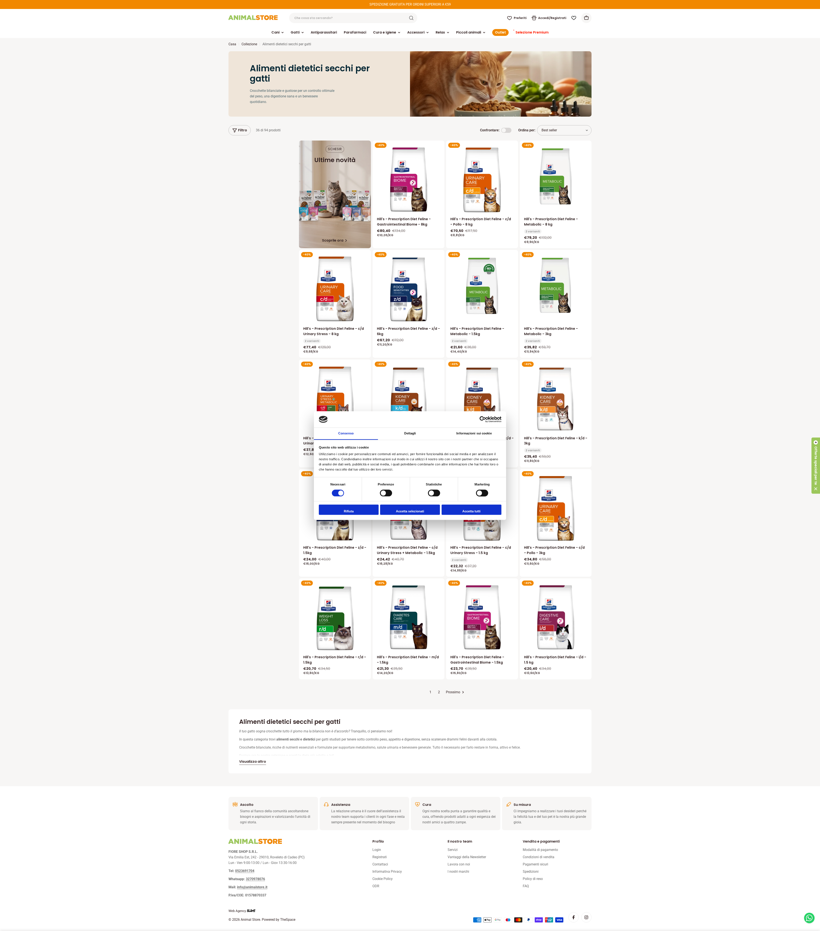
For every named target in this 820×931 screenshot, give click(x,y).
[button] (815, 465)
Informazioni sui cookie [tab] (474, 433)
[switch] (386, 493)
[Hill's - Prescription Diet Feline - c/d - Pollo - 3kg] (556, 508)
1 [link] (430, 692)
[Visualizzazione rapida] (438, 150)
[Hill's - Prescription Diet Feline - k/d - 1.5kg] (482, 398)
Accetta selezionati (410, 511)
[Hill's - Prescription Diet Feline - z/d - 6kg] (409, 289)
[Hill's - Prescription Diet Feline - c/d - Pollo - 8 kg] (482, 180)
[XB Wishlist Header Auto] (573, 18)
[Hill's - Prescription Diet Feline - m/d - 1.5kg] (409, 617)
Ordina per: (526, 130)
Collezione (249, 44)
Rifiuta (349, 511)
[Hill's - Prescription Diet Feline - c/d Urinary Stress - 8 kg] (335, 289)
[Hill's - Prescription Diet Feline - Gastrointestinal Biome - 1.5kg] (482, 617)
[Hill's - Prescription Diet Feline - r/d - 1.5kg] (335, 617)
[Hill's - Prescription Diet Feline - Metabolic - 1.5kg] (482, 286)
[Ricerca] (411, 18)
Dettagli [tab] (410, 433)
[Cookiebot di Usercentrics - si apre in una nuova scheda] (482, 419)
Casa (232, 44)
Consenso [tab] (346, 433)
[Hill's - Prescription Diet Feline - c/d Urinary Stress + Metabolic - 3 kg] (335, 398)
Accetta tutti (471, 511)
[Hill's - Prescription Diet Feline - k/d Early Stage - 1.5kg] (409, 398)
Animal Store (250, 920)
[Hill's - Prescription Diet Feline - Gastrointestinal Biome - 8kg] (409, 180)
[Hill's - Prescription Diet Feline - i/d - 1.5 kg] (556, 617)
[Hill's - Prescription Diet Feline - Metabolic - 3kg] (556, 286)
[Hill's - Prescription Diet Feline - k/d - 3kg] (556, 398)
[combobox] (353, 18)
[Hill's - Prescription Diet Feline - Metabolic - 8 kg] (556, 177)
